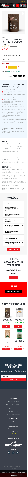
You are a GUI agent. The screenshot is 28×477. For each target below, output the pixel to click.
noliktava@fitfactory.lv (14, 415)
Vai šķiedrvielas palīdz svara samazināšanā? (12, 226)
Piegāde (13, 421)
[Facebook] (14, 76)
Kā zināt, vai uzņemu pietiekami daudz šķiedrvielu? (12, 243)
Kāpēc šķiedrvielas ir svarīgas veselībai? (12, 215)
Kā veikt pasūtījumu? (13, 424)
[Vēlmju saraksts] (21, 5)
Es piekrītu (14, 475)
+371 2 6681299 (14, 412)
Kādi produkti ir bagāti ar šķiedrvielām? (11, 220)
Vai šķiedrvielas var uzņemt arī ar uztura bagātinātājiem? (12, 237)
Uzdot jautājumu (13, 249)
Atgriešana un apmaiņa (13, 429)
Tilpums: (4, 60)
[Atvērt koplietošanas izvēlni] (24, 76)
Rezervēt (12, 67)
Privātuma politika (13, 431)
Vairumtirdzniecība (13, 434)
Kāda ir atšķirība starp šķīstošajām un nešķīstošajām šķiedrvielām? (12, 208)
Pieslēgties (13, 277)
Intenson (4, 37)
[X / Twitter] (19, 76)
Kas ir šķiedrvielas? (9, 203)
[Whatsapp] (16, 76)
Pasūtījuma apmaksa (13, 426)
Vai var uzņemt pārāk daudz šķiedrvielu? (11, 232)
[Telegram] (21, 76)
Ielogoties (23, 1)
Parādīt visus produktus (13, 291)
